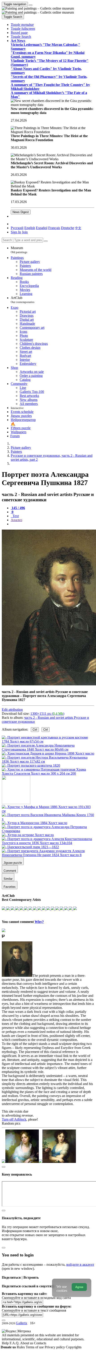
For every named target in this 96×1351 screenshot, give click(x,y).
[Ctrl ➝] (48, 811)
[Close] (46, 241)
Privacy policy (55, 1347)
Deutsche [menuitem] (67, 228)
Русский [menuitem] (17, 228)
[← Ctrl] (48, 773)
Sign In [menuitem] (16, 232)
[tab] (18, 508)
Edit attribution (12, 709)
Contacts (40, 1343)
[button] (22, 24)
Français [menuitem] (54, 228)
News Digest (21, 212)
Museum (19, 250)
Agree (79, 1287)
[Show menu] (30, 5)
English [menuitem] (29, 228)
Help (6, 1343)
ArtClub (22, 300)
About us (27, 1343)
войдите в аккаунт (80, 1264)
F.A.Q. (15, 1343)
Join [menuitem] (25, 232)
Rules (21, 1347)
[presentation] (52, 524)
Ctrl (35, 729)
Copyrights (73, 1347)
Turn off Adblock (14, 1119)
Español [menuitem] (41, 228)
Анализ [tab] (16, 520)
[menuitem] (78, 228)
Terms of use (35, 1347)
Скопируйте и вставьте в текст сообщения (34, 1310)
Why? (39, 922)
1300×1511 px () (47, 713)
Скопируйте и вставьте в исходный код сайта (36, 1298)
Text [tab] (15, 516)
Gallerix (21, 1323)
